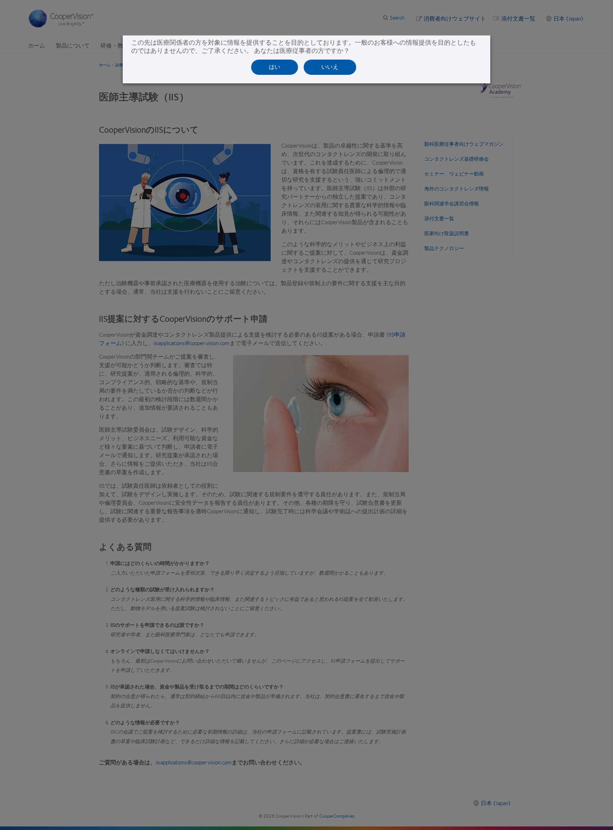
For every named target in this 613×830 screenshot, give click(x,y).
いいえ (329, 67)
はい (274, 67)
